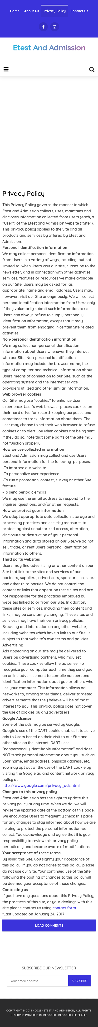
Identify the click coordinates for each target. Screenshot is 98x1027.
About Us (31, 11)
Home (15, 11)
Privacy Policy (55, 11)
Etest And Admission (59, 1010)
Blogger (50, 1015)
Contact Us (79, 11)
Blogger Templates (72, 1015)
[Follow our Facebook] (43, 26)
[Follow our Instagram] (54, 26)
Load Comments (49, 925)
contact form (64, 907)
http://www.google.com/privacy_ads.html (41, 785)
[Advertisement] (49, 130)
